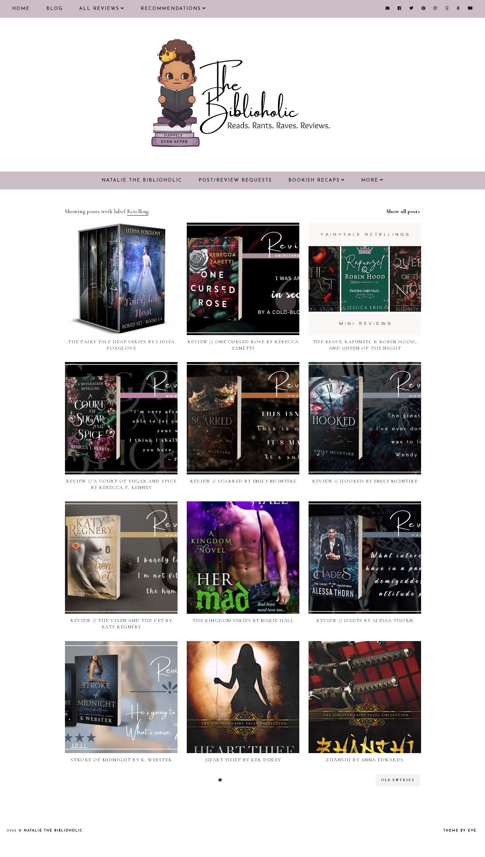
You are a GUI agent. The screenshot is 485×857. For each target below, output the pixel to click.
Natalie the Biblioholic (142, 180)
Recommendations (171, 8)
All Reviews (99, 8)
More (369, 180)
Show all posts (403, 211)
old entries (398, 780)
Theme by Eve (459, 830)
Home (21, 8)
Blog (54, 8)
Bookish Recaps (314, 180)
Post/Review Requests (235, 180)
